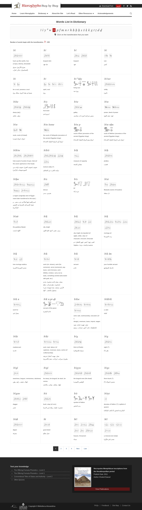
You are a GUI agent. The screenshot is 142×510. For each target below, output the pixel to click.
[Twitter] (127, 6)
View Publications (102, 489)
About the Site (57, 13)
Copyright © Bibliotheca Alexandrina (41, 506)
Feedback (105, 505)
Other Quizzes (19, 480)
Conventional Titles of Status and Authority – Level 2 (33, 476)
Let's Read (71, 13)
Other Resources (85, 13)
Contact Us (126, 505)
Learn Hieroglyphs (27, 13)
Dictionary (42, 13)
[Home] (36, 5)
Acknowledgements (105, 13)
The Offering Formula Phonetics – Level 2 (29, 470)
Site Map (115, 505)
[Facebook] (124, 6)
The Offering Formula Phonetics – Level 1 (29, 473)
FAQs (96, 505)
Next (77, 448)
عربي (118, 6)
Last (85, 448)
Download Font (107, 6)
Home (14, 13)
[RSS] (131, 6)
